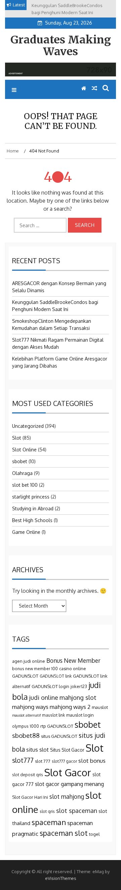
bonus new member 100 (35, 668)
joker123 (79, 686)
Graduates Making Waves (60, 45)
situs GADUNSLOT (59, 736)
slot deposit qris (27, 774)
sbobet (19, 461)
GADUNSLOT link (56, 676)
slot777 (23, 760)
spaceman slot (64, 832)
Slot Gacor (67, 772)
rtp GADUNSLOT (56, 726)
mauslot (100, 707)
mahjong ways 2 (70, 706)
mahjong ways (30, 706)
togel (94, 834)
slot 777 (42, 761)
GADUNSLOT (25, 676)
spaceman (49, 822)
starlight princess (30, 497)
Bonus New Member (73, 660)
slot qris (47, 811)
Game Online (26, 532)
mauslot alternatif (26, 715)
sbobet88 (26, 735)
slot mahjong (66, 796)
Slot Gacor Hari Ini (30, 797)
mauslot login (80, 715)
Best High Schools (32, 520)
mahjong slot (77, 697)
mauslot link (53, 715)
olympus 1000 (25, 726)
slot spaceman (76, 810)
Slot (16, 438)
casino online (72, 668)
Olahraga (22, 473)
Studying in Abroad (32, 508)
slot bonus (92, 760)
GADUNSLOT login (50, 686)
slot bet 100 (25, 485)
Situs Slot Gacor (67, 750)
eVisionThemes (60, 878)
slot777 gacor (64, 761)
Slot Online (24, 449)
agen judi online (28, 661)
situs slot (37, 749)
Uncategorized (28, 426)
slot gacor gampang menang (69, 783)
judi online (43, 697)
